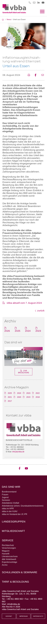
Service (7, 540)
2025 (17, 331)
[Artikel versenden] (42, 75)
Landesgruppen (13, 521)
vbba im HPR (8, 508)
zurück (40, 310)
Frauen (5, 494)
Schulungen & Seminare (19, 572)
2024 (28, 331)
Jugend (5, 497)
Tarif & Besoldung (15, 581)
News (9, 19)
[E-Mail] (34, 4)
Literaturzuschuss (10, 556)
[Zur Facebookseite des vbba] (20, 467)
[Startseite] (3, 20)
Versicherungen (9, 548)
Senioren (6, 500)
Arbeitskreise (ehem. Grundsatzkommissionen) (22, 506)
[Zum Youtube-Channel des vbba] (42, 2)
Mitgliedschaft (13, 530)
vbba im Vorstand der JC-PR (14, 514)
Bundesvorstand (9, 492)
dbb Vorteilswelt (9, 559)
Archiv (5, 565)
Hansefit (5, 554)
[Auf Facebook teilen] (36, 75)
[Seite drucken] (29, 75)
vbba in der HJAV (9, 511)
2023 (38, 331)
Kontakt (9, 616)
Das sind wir (13, 342)
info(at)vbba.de (18, 452)
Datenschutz (38, 616)
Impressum (23, 616)
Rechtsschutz (8, 545)
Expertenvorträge (9, 562)
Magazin (6, 551)
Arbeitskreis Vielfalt (10, 503)
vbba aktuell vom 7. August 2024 (24, 303)
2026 (7, 331)
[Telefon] (29, 2)
